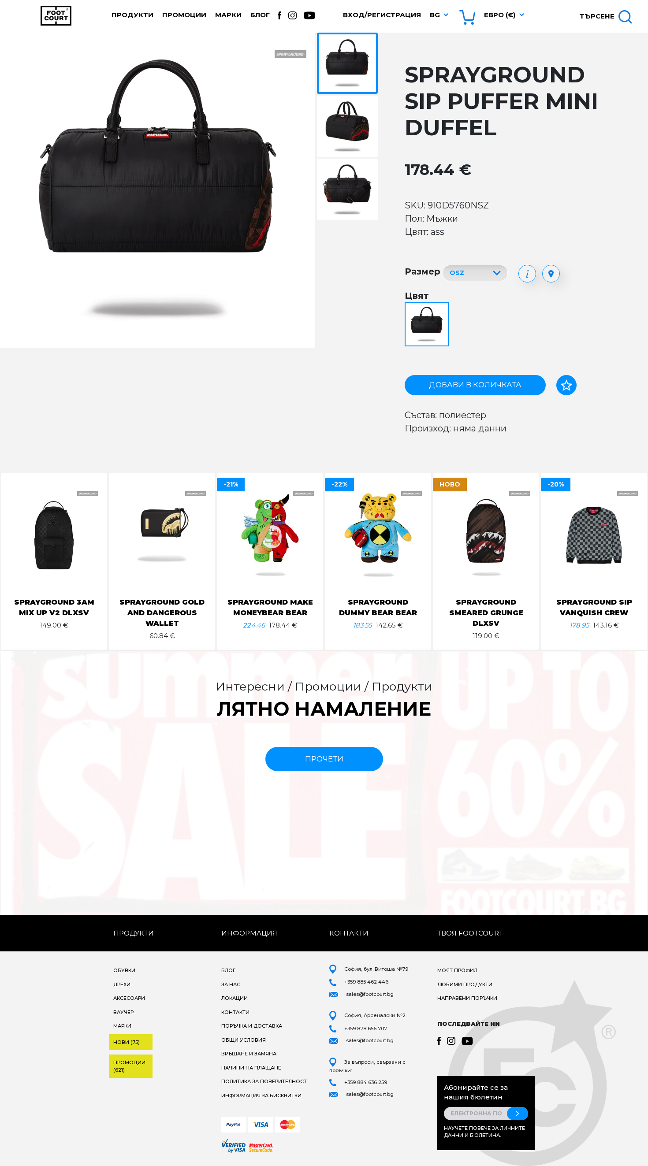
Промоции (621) (129, 1066)
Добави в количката (475, 384)
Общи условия (243, 1040)
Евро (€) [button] (499, 15)
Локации (234, 998)
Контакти (235, 1012)
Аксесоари (129, 998)
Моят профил (457, 970)
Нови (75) (126, 1042)
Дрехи (121, 984)
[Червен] (428, 325)
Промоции (184, 15)
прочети (324, 758)
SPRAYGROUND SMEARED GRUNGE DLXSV (486, 613)
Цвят (417, 295)
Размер (422, 271)
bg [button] (435, 15)
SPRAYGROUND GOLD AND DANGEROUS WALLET (162, 613)
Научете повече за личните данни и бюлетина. (484, 1132)
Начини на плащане (251, 1068)
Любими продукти (464, 984)
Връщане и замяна (248, 1054)
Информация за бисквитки (261, 1095)
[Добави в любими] (566, 385)
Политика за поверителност (264, 1081)
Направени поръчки (467, 998)
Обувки (124, 970)
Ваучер (123, 1012)
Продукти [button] (132, 15)
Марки (228, 15)
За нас (230, 984)
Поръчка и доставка (251, 1026)
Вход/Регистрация (382, 15)
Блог (260, 15)
